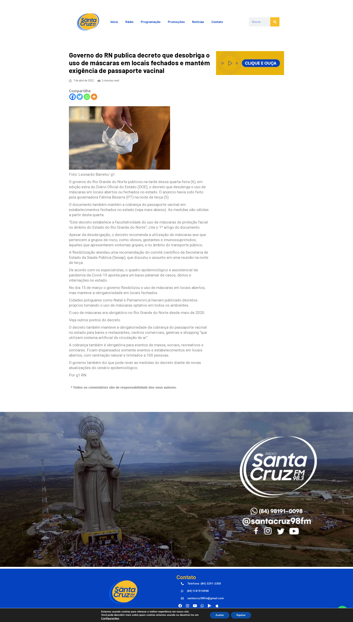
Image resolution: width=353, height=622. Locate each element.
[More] (94, 97)
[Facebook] (72, 97)
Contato (217, 22)
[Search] (274, 21)
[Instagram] (187, 606)
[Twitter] (79, 97)
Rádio (129, 22)
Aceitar (219, 615)
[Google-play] (209, 606)
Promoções (176, 22)
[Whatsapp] (87, 97)
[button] (200, 583)
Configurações (110, 618)
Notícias (198, 22)
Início (114, 22)
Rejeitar (241, 615)
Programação (151, 22)
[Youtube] (195, 606)
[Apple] (217, 606)
